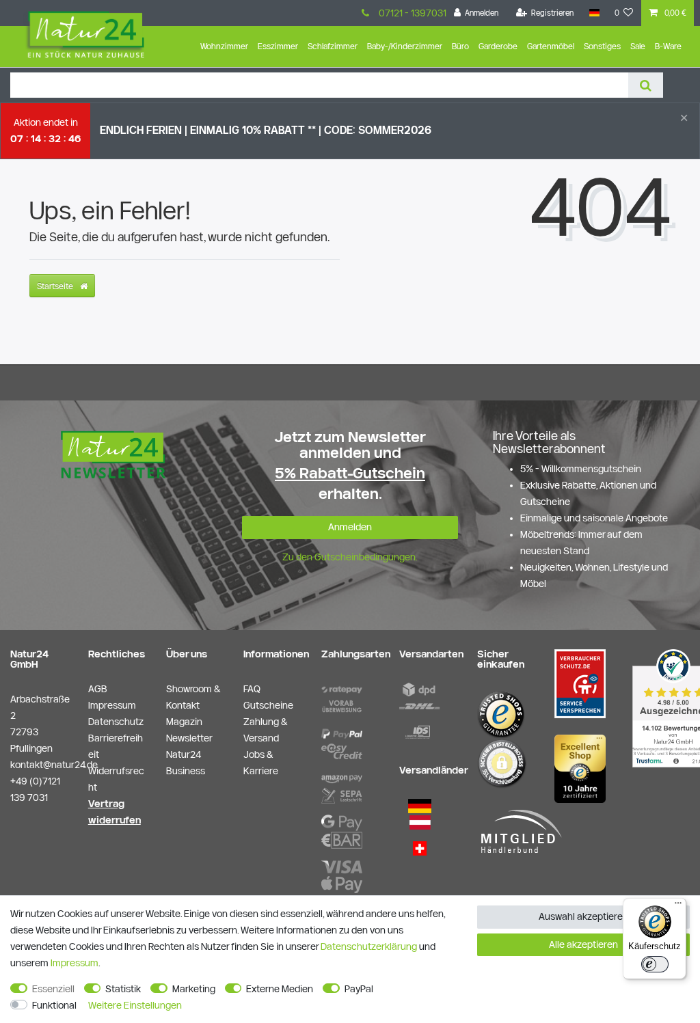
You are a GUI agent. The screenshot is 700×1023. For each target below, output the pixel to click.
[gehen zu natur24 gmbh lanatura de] (580, 682)
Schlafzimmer (333, 46)
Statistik (123, 988)
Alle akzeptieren (583, 944)
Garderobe (498, 46)
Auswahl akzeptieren (583, 916)
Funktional (54, 1005)
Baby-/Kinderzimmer (404, 46)
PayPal (359, 988)
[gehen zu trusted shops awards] (580, 767)
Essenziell (53, 988)
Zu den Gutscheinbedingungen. (350, 556)
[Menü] (678, 906)
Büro (460, 46)
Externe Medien (279, 988)
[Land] (593, 13)
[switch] (655, 964)
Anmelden (350, 526)
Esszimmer (278, 46)
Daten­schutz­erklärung (369, 946)
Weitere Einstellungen (135, 1005)
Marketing (193, 988)
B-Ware (668, 46)
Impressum (74, 962)
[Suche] (645, 85)
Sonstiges (602, 46)
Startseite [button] (56, 285)
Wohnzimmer (224, 46)
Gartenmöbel (550, 46)
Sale (637, 46)
